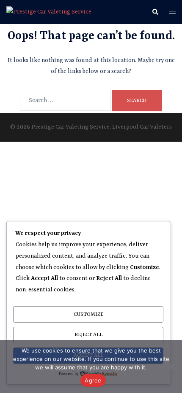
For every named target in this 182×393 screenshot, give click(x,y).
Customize (88, 315)
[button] (155, 12)
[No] (171, 366)
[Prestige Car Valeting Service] (48, 11)
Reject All (88, 335)
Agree (93, 380)
